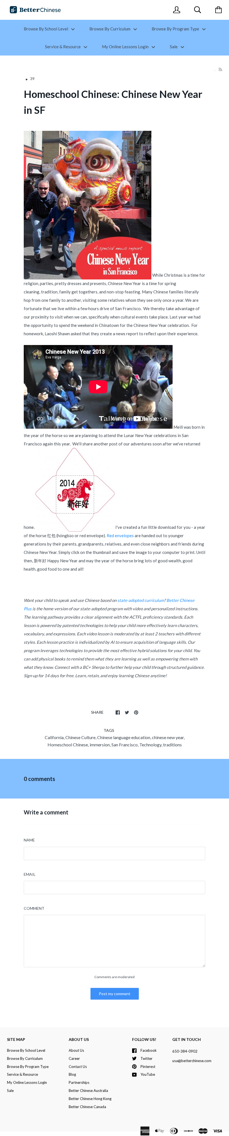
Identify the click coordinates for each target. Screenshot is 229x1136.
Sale (174, 46)
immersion (100, 744)
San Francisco (124, 744)
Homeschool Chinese (67, 744)
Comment (34, 908)
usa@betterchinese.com (191, 1060)
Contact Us (78, 1066)
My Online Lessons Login (125, 46)
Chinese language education (123, 737)
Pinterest (147, 1066)
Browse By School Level (46, 28)
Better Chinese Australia (88, 1090)
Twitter (146, 1058)
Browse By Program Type (176, 28)
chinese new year (168, 737)
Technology (150, 744)
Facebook (148, 1050)
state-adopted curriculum (140, 600)
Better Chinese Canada (87, 1106)
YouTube (147, 1074)
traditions (172, 744)
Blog (72, 1074)
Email (29, 874)
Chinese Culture (80, 737)
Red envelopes (120, 535)
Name (29, 840)
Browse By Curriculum (110, 28)
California (54, 737)
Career (74, 1058)
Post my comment (114, 993)
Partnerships (79, 1082)
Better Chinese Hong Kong (90, 1098)
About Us (76, 1050)
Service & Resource (63, 46)
